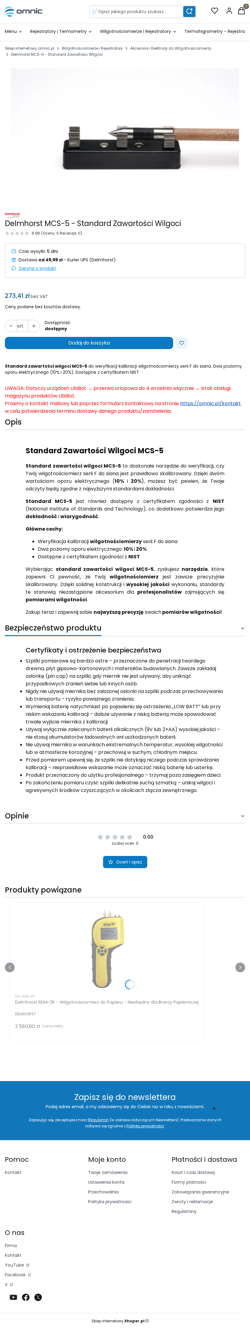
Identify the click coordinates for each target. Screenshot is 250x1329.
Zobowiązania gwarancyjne (200, 1192)
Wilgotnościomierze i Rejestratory (92, 48)
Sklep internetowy (118, 1321)
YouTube (15, 1265)
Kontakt (13, 1172)
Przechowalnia (103, 1192)
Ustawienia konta (106, 1182)
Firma (11, 1245)
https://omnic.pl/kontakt (210, 403)
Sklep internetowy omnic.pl (29, 48)
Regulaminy (184, 1211)
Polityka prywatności (109, 1202)
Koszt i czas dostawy (193, 1172)
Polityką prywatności (145, 1126)
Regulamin (98, 1119)
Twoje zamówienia (107, 1172)
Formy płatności (189, 1182)
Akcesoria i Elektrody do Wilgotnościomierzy (170, 48)
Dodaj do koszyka (89, 342)
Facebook (16, 1275)
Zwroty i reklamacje (192, 1202)
